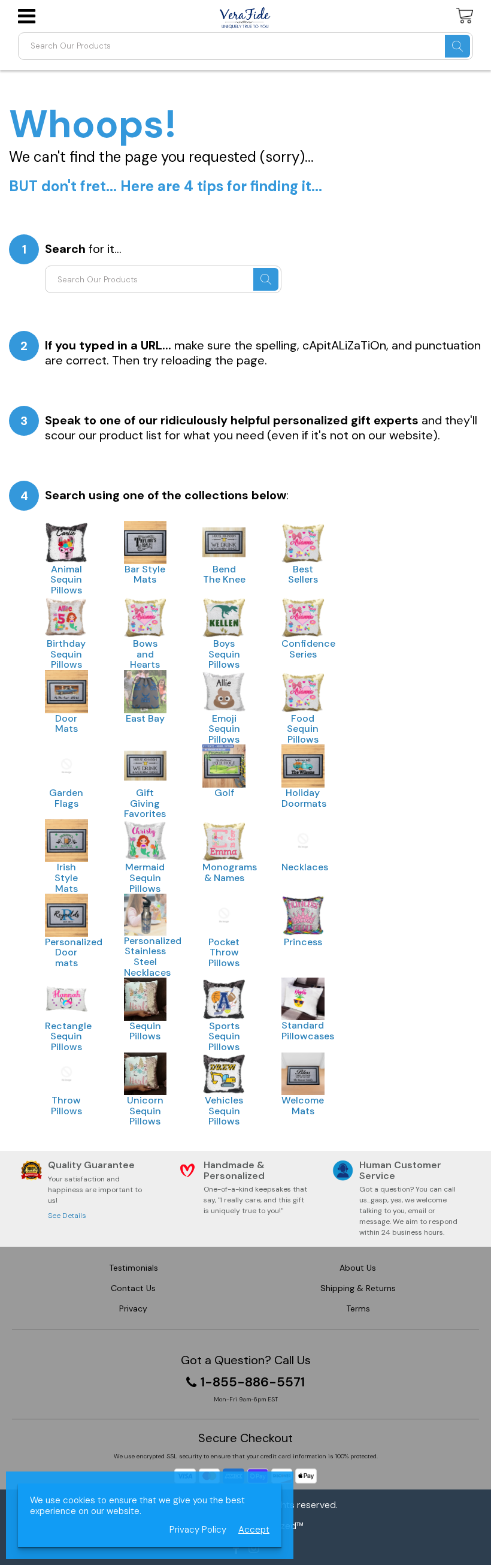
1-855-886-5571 (253, 1382)
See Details (67, 1215)
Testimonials (133, 1267)
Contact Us (133, 1288)
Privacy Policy (197, 1530)
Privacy (133, 1308)
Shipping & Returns (358, 1288)
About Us (358, 1267)
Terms (358, 1308)
